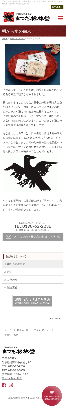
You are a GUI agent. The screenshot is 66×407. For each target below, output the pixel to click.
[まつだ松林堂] (26, 17)
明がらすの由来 (16, 264)
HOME (5, 39)
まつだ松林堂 (28, 398)
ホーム (8, 330)
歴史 (9, 271)
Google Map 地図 (12, 378)
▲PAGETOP (54, 319)
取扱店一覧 (22, 330)
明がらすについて (17, 39)
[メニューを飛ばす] (33, 27)
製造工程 (12, 287)
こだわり (12, 279)
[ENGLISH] (57, 7)
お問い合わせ (11, 335)
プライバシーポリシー (45, 330)
